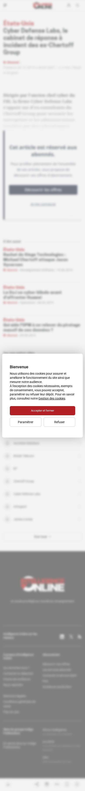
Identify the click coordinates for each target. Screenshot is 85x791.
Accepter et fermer (42, 410)
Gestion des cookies (51, 398)
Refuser (59, 422)
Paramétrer (25, 422)
